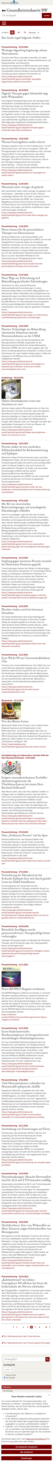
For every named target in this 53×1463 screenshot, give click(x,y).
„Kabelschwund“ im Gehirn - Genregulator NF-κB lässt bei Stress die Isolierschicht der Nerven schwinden (24, 1283)
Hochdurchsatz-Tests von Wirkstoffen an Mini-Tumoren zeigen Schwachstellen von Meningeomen (26, 1229)
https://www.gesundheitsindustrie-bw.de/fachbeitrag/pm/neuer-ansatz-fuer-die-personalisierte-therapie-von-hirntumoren (22, 263)
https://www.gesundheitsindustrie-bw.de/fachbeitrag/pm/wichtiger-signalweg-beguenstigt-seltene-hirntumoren (21, 79)
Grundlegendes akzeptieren (26, 1447)
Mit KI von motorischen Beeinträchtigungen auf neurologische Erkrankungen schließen (24, 507)
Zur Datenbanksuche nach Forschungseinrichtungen (27, 1342)
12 (46, 1327)
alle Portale (10, 1378)
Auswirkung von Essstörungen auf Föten (26, 1129)
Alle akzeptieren (26, 1452)
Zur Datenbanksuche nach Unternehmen (22, 1336)
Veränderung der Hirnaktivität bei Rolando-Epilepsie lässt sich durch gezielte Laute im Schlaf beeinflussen (26, 879)
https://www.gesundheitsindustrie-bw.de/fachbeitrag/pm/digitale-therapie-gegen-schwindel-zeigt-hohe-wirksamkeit (23, 127)
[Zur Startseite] (25, 10)
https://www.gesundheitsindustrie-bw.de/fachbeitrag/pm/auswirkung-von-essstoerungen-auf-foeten (26, 1162)
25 (13, 33)
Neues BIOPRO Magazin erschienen (23, 989)
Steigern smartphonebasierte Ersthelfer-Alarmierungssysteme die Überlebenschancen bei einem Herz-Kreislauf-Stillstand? (25, 782)
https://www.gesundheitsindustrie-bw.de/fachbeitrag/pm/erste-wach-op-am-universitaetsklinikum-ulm (20, 689)
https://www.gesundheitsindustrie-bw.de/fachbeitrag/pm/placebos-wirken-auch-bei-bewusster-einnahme (24, 643)
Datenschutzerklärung (36, 1439)
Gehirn (7, 1369)
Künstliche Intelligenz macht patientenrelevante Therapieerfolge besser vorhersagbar (26, 933)
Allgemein (7, 1387)
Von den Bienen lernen (15, 721)
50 (19, 33)
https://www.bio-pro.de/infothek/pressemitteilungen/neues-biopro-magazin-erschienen (24, 1017)
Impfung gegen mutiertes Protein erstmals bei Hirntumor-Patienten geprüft (26, 563)
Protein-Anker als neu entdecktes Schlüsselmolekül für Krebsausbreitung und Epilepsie (25, 450)
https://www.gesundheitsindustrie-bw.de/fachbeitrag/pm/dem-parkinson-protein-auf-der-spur (26, 861)
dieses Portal (11, 1375)
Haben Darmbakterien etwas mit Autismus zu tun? (21, 403)
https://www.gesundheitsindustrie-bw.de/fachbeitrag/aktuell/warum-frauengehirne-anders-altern (24, 172)
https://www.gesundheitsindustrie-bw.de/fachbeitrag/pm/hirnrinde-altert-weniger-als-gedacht (25, 215)
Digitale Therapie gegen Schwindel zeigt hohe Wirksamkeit (25, 95)
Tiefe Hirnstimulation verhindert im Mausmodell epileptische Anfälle (23, 1085)
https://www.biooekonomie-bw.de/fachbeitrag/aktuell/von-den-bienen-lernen (24, 745)
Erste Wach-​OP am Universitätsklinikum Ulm (26, 660)
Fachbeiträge (8, 1391)
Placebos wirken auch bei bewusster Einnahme (22, 611)
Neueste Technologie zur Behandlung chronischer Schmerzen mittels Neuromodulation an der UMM (24, 333)
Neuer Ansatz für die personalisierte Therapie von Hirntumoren (23, 231)
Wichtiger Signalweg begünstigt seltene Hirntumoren (24, 52)
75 (25, 33)
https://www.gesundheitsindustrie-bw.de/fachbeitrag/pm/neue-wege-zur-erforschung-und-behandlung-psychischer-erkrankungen (25, 315)
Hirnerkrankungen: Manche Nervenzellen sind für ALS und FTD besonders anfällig (26, 1178)
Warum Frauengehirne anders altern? (23, 142)
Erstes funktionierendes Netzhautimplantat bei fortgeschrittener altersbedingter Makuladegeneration (25, 1035)
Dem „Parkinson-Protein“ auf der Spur (25, 835)
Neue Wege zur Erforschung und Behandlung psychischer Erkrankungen (25, 280)
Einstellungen (26, 1458)
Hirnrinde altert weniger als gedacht (23, 187)
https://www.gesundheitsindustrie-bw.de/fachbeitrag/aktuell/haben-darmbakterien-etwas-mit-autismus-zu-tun (24, 432)
